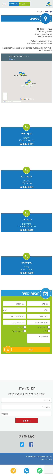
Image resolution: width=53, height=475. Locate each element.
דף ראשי (48, 11)
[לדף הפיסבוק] (31, 444)
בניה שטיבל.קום (46, 459)
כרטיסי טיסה (42, 327)
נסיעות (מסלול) (17, 331)
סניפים (39, 11)
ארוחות (19, 327)
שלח (30, 349)
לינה (44, 331)
